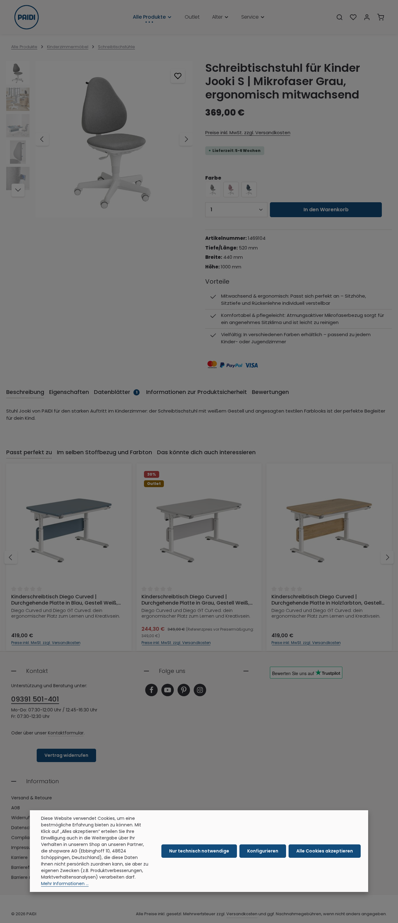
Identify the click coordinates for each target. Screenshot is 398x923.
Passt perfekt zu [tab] (29, 452)
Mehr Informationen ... (65, 883)
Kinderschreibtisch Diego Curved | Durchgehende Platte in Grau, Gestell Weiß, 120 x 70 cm (195, 600)
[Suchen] (339, 17)
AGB (15, 808)
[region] (99, 139)
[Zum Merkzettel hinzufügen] (178, 76)
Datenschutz (25, 828)
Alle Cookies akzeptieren (324, 851)
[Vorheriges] (42, 139)
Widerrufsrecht (27, 818)
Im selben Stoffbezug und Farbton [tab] (104, 452)
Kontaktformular (66, 733)
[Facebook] (151, 690)
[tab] (25, 392)
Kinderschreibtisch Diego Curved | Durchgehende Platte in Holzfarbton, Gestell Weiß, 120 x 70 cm (326, 600)
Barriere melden (28, 877)
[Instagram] (200, 690)
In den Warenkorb (326, 209)
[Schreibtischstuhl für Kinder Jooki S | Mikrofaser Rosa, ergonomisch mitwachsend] (231, 189)
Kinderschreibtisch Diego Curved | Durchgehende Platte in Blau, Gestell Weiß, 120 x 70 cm (64, 600)
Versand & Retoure (31, 798)
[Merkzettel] (353, 17)
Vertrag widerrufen (66, 755)
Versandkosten (241, 914)
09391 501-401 (35, 699)
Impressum (23, 847)
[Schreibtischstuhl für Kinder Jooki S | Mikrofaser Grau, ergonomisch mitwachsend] (114, 139)
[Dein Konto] (367, 17)
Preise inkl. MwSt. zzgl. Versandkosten (247, 132)
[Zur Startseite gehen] (26, 17)
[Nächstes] (185, 139)
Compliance (24, 837)
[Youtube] (167, 690)
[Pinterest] (184, 690)
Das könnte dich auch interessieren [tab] (206, 452)
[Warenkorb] (380, 17)
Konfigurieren (262, 851)
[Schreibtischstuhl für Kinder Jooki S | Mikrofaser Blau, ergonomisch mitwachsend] (249, 189)
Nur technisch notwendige (199, 851)
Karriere (19, 857)
